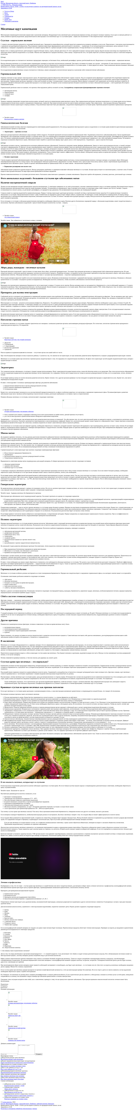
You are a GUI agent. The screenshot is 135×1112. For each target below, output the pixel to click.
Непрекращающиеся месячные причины (13, 1072)
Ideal (2, 1)
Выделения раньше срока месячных (12, 1059)
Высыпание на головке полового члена (13, 1066)
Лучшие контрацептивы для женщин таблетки (19, 411)
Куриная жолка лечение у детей (14, 1085)
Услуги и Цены (9, 11)
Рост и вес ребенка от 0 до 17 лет (11, 1069)
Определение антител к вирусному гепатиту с (18, 1095)
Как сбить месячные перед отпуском (12, 1079)
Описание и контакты (11, 21)
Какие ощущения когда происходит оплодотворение (17, 1062)
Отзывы (6, 18)
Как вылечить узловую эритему (14, 119)
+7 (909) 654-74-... (11, 5)
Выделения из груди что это (13, 1092)
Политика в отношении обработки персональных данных (19, 1108)
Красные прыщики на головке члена (15, 1099)
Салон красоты (7, 1102)
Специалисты (8, 16)
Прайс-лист (8, 19)
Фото (6, 13)
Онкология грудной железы (16, 1028)
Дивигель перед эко (14, 1015)
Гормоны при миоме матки (16, 1040)
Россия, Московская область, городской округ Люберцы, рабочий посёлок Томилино (27, 1103)
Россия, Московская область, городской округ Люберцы (18, 3)
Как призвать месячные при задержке (12, 1076)
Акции (6, 14)
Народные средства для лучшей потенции (17, 339)
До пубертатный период (12, 217)
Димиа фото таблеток (11, 1089)
